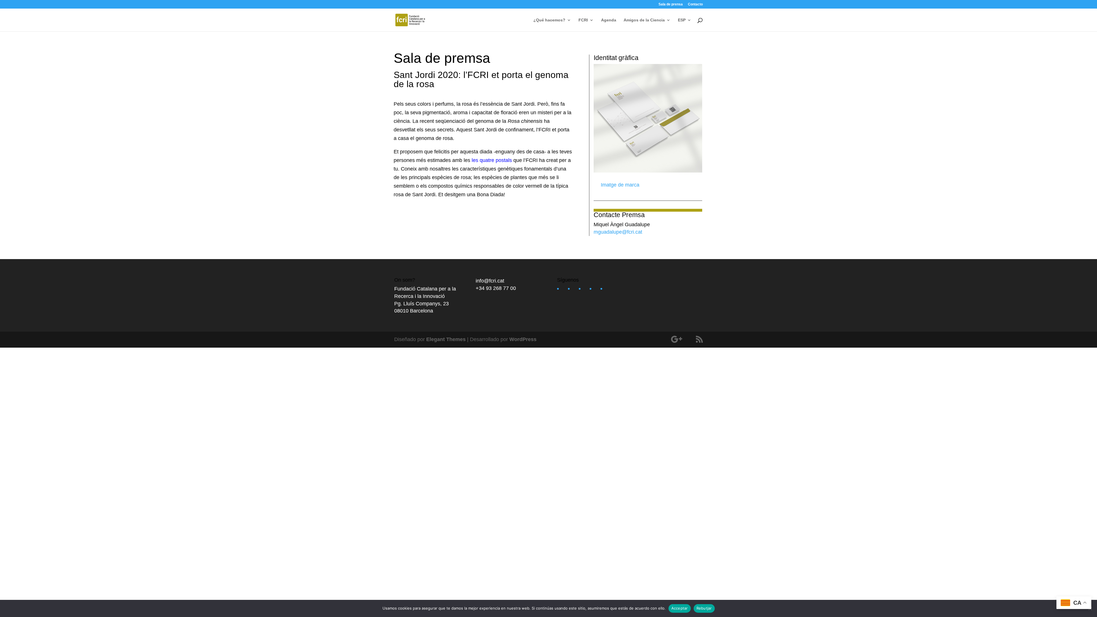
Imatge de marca (619, 185)
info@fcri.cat (490, 281)
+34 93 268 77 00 (496, 288)
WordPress (523, 339)
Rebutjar (704, 608)
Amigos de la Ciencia (644, 20)
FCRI (583, 20)
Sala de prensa (670, 4)
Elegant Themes (446, 339)
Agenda (608, 20)
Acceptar (679, 608)
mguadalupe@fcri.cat (618, 232)
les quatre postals (492, 160)
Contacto (695, 4)
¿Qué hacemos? (549, 20)
